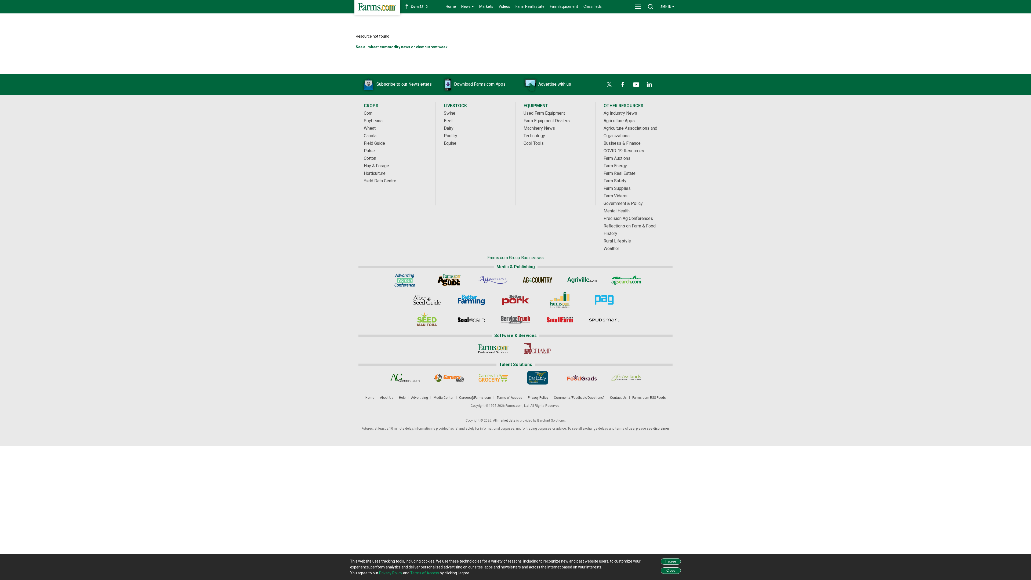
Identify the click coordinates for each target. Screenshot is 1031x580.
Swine (449, 113)
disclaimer (661, 428)
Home (451, 6)
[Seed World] (471, 320)
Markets (486, 6)
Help (402, 398)
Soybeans (373, 120)
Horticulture (375, 173)
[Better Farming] (471, 300)
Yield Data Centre (380, 180)
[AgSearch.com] (626, 280)
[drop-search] (651, 7)
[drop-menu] (638, 7)
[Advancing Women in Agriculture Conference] (405, 280)
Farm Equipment (564, 6)
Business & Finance (622, 143)
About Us (386, 398)
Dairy (448, 128)
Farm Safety (615, 180)
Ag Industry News (620, 113)
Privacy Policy (538, 398)
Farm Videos (615, 195)
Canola (370, 135)
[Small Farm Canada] (560, 320)
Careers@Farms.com (475, 398)
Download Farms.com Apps (480, 84)
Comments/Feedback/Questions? (579, 398)
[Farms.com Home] (377, 7)
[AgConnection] (493, 280)
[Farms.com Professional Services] (493, 349)
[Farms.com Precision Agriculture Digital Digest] (604, 300)
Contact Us (618, 398)
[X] (609, 85)
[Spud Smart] (604, 320)
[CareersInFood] (449, 378)
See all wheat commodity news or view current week (402, 47)
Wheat (370, 128)
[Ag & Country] (537, 280)
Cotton (370, 158)
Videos (504, 6)
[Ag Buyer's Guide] (449, 280)
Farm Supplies (617, 188)
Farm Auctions (617, 158)
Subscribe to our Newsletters (404, 84)
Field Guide (374, 143)
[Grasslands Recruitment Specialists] (626, 378)
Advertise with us (554, 84)
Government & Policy (623, 203)
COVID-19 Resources (624, 150)
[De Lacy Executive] (537, 378)
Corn (368, 113)
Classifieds (592, 6)
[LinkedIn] (649, 85)
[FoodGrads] (582, 378)
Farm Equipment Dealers (547, 120)
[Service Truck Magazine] (515, 320)
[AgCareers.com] (405, 378)
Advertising (419, 398)
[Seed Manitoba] (427, 320)
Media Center (443, 398)
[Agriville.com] (582, 280)
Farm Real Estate (530, 6)
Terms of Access (509, 398)
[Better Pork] (515, 300)
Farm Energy (615, 165)
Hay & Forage (376, 165)
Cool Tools (534, 143)
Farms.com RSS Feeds (649, 398)
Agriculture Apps (619, 120)
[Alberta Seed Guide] (427, 300)
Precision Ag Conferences (628, 218)
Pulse (369, 150)
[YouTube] (636, 85)
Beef (448, 120)
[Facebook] (622, 85)
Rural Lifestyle (617, 241)
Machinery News (539, 128)
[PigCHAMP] (537, 349)
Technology (534, 135)
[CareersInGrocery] (493, 378)
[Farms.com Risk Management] (560, 300)
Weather (611, 248)
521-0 (419, 7)
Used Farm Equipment (544, 113)
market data (507, 420)
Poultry (450, 135)
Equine (450, 143)
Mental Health (617, 210)
